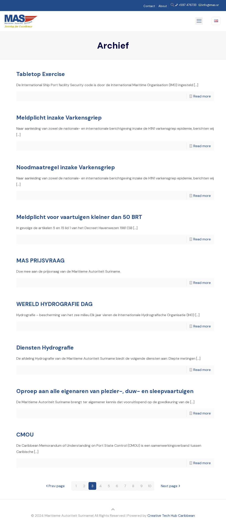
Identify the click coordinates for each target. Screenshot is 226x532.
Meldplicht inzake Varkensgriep (59, 117)
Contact (149, 6)
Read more (202, 96)
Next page (169, 486)
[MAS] (21, 21)
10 (149, 486)
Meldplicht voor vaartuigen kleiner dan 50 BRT (79, 217)
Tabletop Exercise (40, 74)
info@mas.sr (210, 5)
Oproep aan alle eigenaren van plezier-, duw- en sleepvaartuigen (105, 391)
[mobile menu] (199, 21)
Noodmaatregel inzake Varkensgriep (65, 167)
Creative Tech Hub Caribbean (171, 515)
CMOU (25, 434)
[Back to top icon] (113, 509)
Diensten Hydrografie (45, 347)
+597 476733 (187, 5)
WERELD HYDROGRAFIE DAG (54, 304)
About (162, 6)
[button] (172, 6)
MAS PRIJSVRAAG (40, 260)
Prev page (57, 486)
